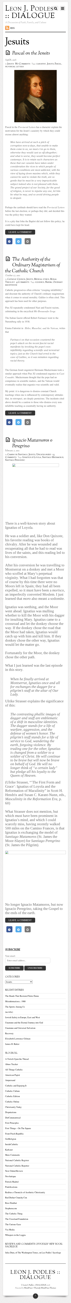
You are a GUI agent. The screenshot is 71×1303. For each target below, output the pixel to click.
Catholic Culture (12, 1091)
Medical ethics (41, 279)
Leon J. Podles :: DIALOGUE (34, 1285)
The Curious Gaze (13, 1224)
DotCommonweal (13, 1117)
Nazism (48, 282)
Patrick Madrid (11, 1181)
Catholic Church (16, 279)
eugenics (39, 282)
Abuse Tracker (11, 1064)
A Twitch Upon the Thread (17, 1059)
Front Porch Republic (14, 1133)
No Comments (22, 63)
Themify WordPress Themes (45, 1288)
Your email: (10, 955)
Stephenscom (11, 1208)
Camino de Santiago (17, 454)
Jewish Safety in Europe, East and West (22, 1017)
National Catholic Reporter (17, 1165)
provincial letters (14, 66)
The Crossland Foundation (16, 1219)
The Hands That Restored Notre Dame (22, 995)
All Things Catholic (14, 1069)
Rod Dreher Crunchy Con (16, 1197)
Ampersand (10, 1080)
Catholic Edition (12, 1096)
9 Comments (22, 282)
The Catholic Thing (13, 1213)
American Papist (12, 1075)
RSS (12, 28)
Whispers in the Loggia (15, 1235)
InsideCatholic (11, 1144)
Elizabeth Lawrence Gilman (17, 1038)
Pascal (58, 63)
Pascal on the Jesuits (31, 53)
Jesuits (10, 63)
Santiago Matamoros (52, 457)
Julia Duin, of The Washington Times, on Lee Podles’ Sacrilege (33, 1252)
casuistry (41, 63)
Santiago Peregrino (15, 460)
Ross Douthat (11, 1202)
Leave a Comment (20, 232)
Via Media (10, 1229)
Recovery (9, 1033)
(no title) (9, 1012)
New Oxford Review (14, 1170)
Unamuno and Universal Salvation (20, 1028)
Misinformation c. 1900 (15, 1001)
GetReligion (10, 1138)
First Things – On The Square (18, 1128)
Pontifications (11, 1186)
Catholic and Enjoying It (16, 1085)
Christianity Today (13, 1107)
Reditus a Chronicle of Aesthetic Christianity (25, 1192)
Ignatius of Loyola (32, 457)
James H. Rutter (12, 1044)
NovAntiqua (10, 1176)
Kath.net (9, 1149)
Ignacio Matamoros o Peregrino (32, 443)
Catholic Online (12, 1101)
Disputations (10, 1112)
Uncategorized (43, 454)
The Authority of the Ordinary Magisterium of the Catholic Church (32, 265)
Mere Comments (12, 1154)
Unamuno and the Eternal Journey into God (24, 1022)
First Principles (12, 1122)
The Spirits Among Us (15, 1006)
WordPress (28, 1288)
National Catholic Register (17, 1160)
